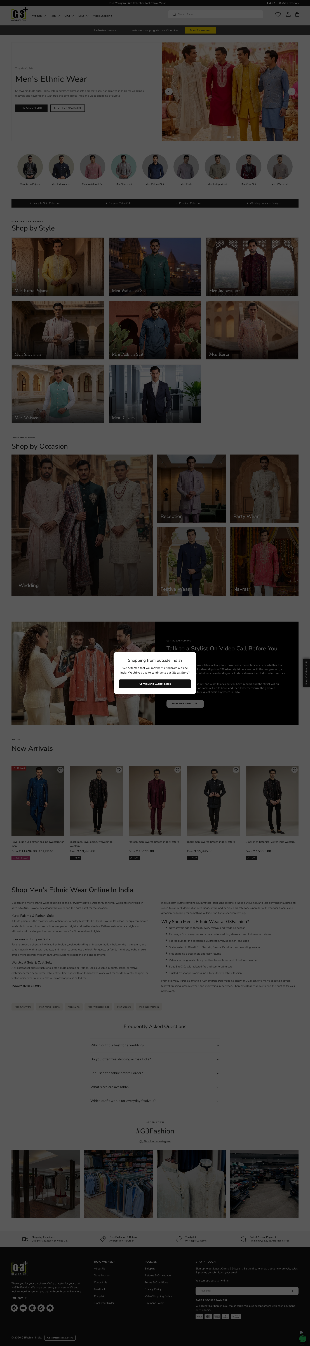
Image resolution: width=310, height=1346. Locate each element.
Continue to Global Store (155, 684)
